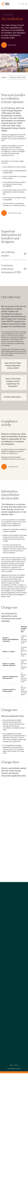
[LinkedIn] (12, 909)
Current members (6, 932)
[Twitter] (14, 909)
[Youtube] (17, 909)
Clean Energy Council (13, 1068)
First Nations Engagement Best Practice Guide (20, 938)
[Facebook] (6, 909)
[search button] (20, 4)
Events (3, 956)
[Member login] (23, 4)
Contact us (4, 925)
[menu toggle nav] (26, 4)
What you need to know (18, 77)
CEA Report (18, 923)
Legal (11, 1065)
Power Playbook (19, 927)
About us (4, 929)
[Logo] (14, 901)
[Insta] (9, 909)
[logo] (5, 4)
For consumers (5, 959)
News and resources (7, 952)
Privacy (16, 1065)
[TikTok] (21, 909)
